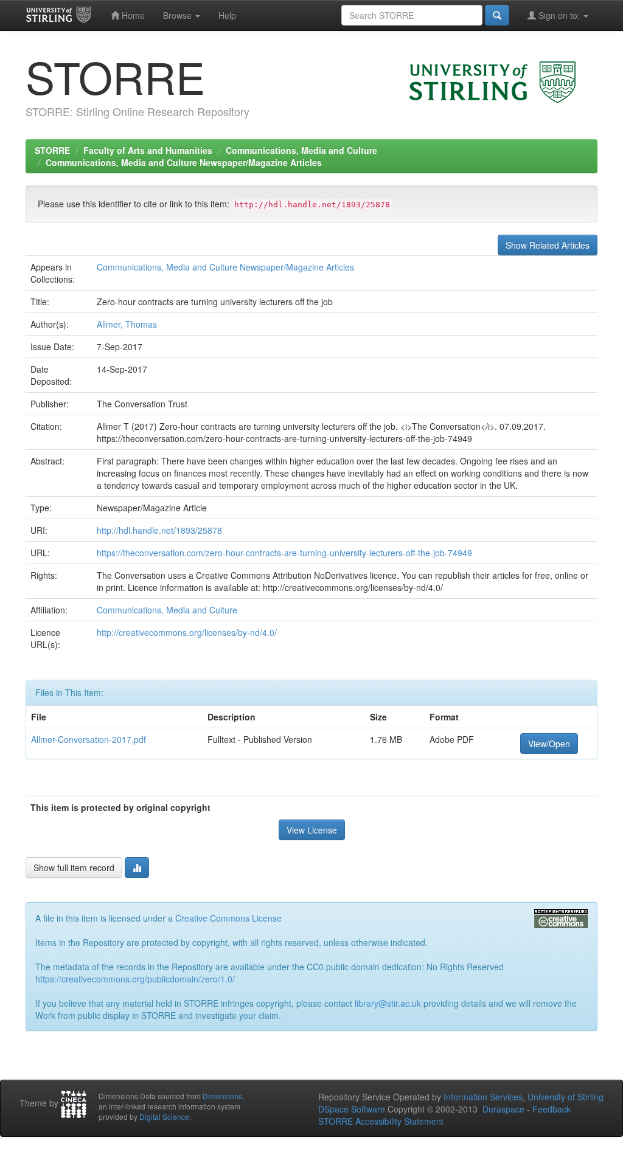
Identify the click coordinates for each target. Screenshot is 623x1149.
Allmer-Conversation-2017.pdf (88, 739)
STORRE (52, 150)
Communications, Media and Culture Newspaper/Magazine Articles (184, 162)
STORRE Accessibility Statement (381, 1121)
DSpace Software (351, 1109)
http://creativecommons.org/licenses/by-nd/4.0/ (187, 632)
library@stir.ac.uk (388, 1003)
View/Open (549, 743)
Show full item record (73, 867)
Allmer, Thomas (127, 324)
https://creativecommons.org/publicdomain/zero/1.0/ (135, 979)
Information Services (483, 1097)
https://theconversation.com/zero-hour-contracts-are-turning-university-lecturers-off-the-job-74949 (284, 553)
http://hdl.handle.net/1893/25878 (159, 530)
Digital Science (164, 1116)
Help (227, 15)
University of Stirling (565, 1097)
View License (312, 830)
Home (132, 15)
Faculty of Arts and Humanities (147, 150)
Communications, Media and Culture (301, 150)
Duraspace (503, 1109)
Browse (178, 15)
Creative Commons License (228, 918)
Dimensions (222, 1096)
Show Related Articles (548, 245)
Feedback (551, 1109)
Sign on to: (559, 15)
